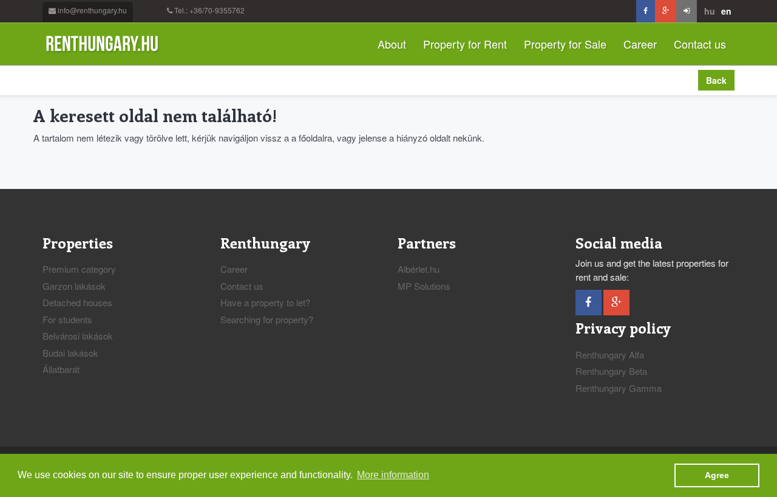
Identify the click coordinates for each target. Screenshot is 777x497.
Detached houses (77, 302)
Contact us (700, 44)
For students (67, 319)
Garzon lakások (74, 285)
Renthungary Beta (611, 371)
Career (640, 44)
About (392, 44)
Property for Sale (565, 44)
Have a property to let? (265, 302)
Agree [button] (717, 475)
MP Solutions (424, 285)
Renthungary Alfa (609, 354)
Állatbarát (61, 369)
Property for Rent (465, 44)
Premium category (79, 268)
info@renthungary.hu (92, 10)
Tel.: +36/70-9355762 (209, 10)
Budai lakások (70, 352)
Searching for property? (266, 319)
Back (716, 80)
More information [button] (393, 475)
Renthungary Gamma (618, 388)
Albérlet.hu (418, 268)
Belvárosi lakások (77, 335)
